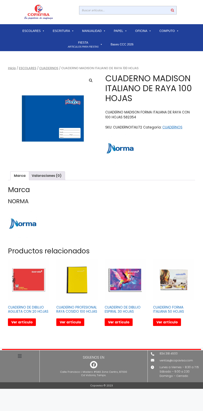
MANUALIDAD (92, 31)
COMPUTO (167, 31)
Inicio (12, 68)
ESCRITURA (61, 31)
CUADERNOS (48, 68)
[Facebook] (93, 364)
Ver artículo (22, 322)
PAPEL (118, 31)
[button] (90, 80)
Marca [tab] (20, 175)
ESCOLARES (31, 31)
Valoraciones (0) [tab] (46, 175)
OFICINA (141, 31)
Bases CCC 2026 (122, 44)
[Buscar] (172, 10)
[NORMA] (120, 149)
